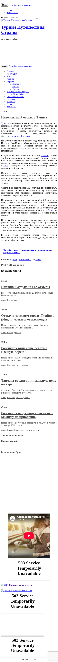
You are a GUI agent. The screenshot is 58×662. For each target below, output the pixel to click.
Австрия (16, 84)
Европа (10, 81)
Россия (15, 86)
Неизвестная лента (20, 585)
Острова (11, 99)
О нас (9, 10)
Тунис (4, 123)
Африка (10, 79)
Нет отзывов (25, 259)
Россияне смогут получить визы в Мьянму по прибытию (27, 415)
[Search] (37, 18)
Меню (4, 5)
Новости (11, 101)
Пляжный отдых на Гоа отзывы (25, 287)
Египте (44, 155)
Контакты (11, 106)
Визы (9, 430)
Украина (16, 89)
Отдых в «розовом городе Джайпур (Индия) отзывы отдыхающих (27, 317)
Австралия (12, 74)
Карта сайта (12, 12)
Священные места (15, 96)
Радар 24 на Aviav (15, 94)
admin (38, 259)
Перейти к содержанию (20, 5)
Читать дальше (13, 300)
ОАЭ (5, 165)
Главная (10, 71)
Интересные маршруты (18, 91)
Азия (9, 76)
